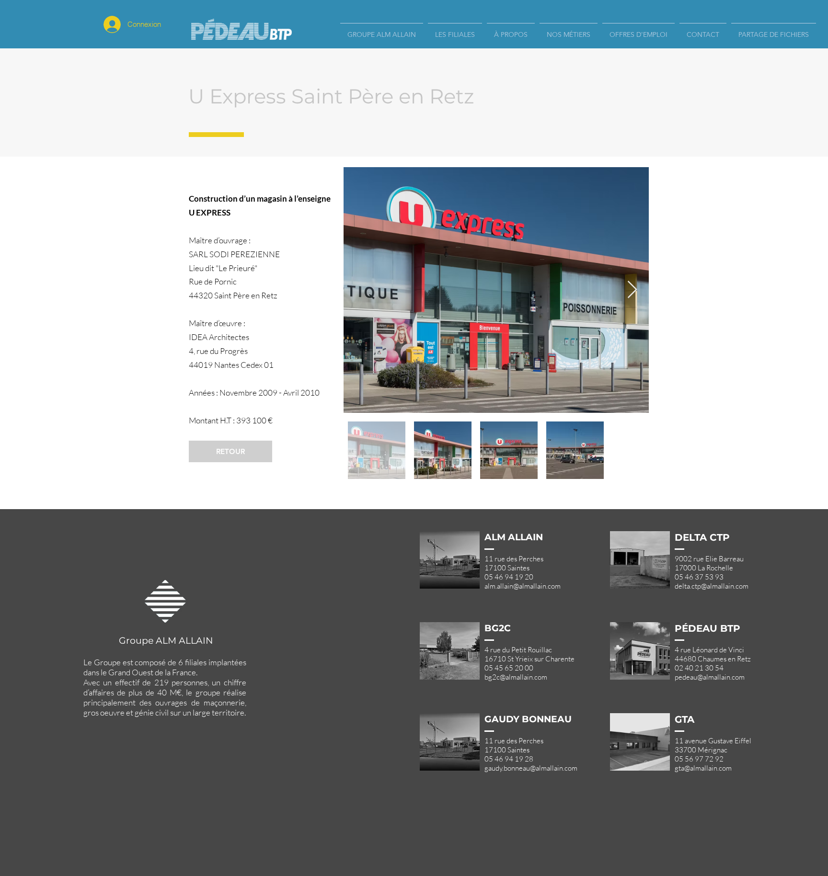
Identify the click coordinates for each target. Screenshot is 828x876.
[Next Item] (632, 290)
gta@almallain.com (703, 768)
